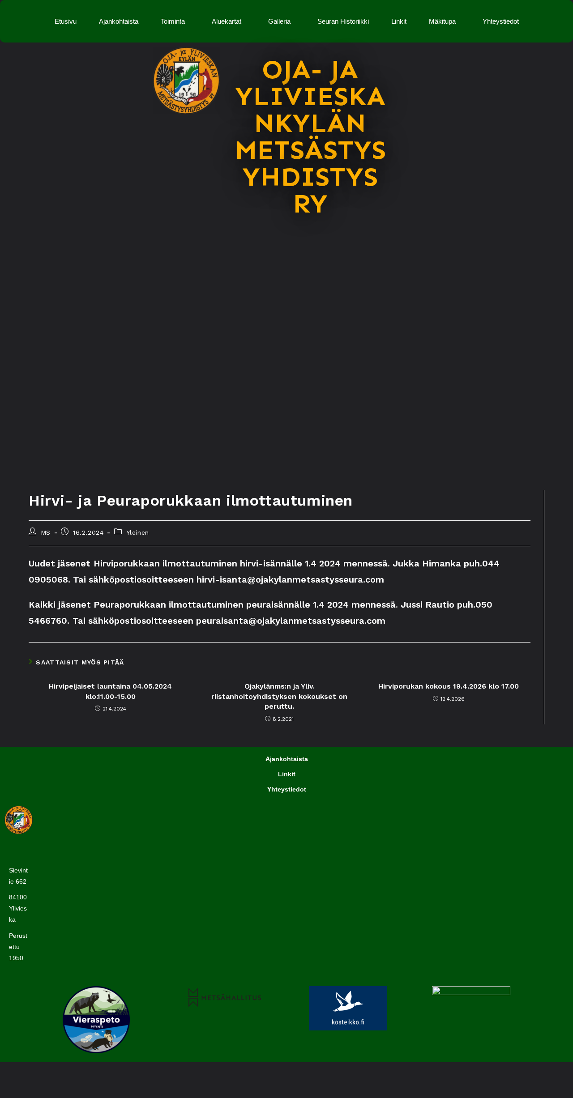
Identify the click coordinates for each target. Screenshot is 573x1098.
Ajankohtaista (118, 21)
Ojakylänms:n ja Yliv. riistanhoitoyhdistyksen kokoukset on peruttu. (279, 696)
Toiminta (173, 21)
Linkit (398, 21)
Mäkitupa (442, 21)
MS (46, 532)
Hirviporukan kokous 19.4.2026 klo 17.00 (448, 686)
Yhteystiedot (501, 21)
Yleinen (137, 532)
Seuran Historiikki (343, 21)
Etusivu (66, 21)
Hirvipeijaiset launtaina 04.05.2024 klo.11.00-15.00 (110, 691)
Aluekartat (226, 21)
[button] (175, 21)
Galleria (279, 21)
